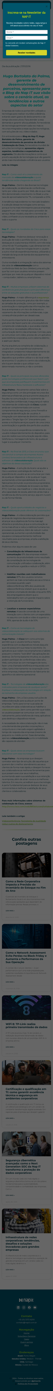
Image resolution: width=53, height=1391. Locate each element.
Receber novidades (26, 52)
